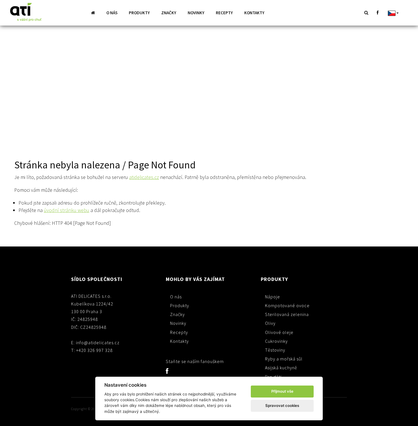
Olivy (270, 323)
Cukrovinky (276, 341)
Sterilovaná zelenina (287, 314)
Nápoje (272, 296)
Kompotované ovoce (287, 305)
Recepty (224, 12)
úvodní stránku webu (66, 210)
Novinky (196, 12)
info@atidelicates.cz (97, 342)
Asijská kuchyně (281, 367)
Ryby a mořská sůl (284, 359)
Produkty (139, 12)
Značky (168, 12)
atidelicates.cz (144, 177)
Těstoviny (275, 350)
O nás (111, 12)
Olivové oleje (279, 332)
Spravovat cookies (282, 405)
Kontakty (254, 12)
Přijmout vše (282, 391)
